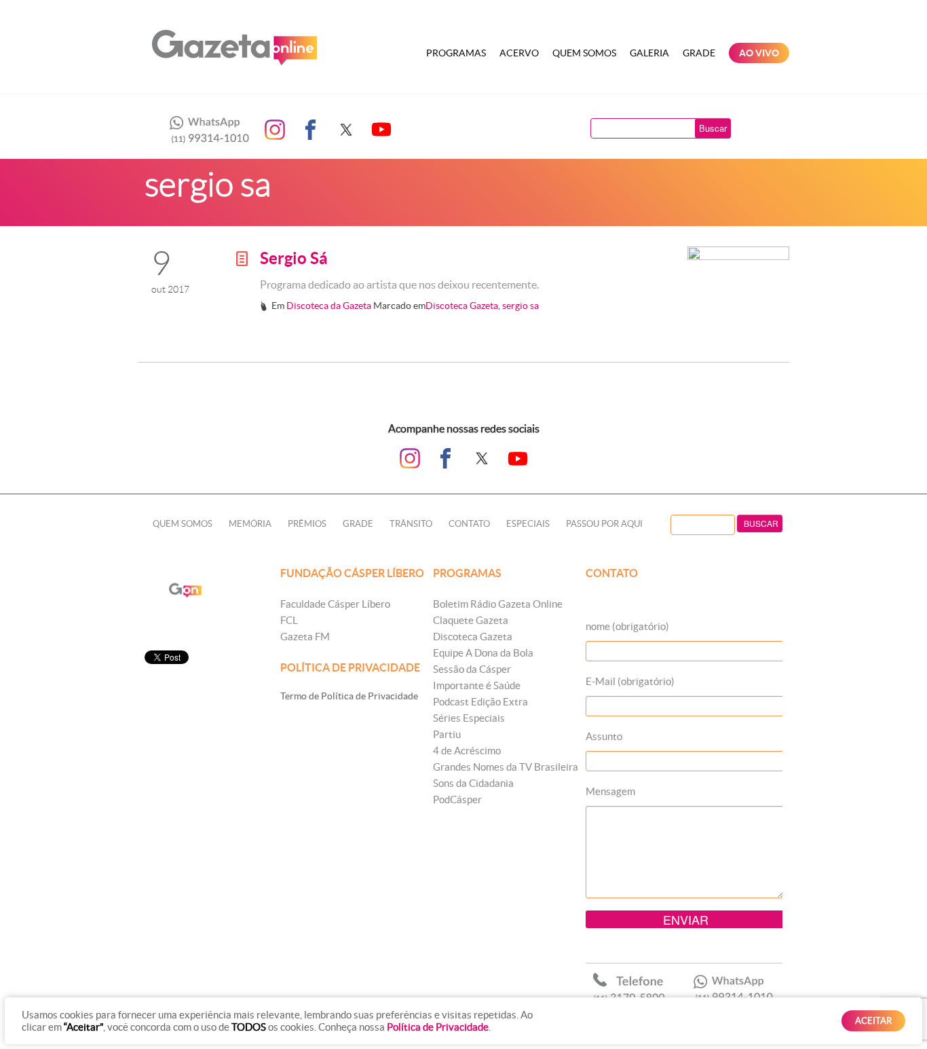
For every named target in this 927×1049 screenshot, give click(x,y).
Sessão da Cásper (472, 669)
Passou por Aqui (604, 524)
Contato (469, 524)
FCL (289, 620)
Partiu (447, 734)
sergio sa (520, 305)
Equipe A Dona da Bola (483, 653)
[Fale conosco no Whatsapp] (206, 129)
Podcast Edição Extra (480, 701)
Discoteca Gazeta (461, 305)
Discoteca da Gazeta (328, 305)
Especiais (528, 524)
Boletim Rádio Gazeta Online (498, 604)
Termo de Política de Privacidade (349, 696)
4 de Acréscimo (467, 750)
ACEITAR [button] (873, 1021)
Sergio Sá (294, 258)
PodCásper (457, 799)
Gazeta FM (305, 636)
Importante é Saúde (477, 685)
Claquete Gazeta (470, 620)
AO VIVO (759, 53)
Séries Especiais (469, 718)
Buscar (713, 128)
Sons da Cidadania (473, 783)
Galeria (649, 53)
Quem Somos (584, 53)
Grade (699, 53)
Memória (250, 524)
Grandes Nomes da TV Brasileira (505, 767)
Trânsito (411, 524)
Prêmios (307, 524)
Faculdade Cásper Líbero (335, 604)
